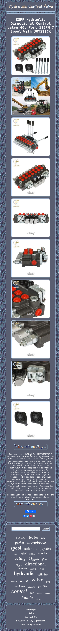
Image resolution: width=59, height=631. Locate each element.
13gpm (33, 569)
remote (14, 581)
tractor (43, 553)
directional (35, 564)
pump (39, 593)
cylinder (43, 574)
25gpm (47, 593)
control (19, 591)
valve (37, 580)
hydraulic (24, 573)
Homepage (31, 609)
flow (44, 559)
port (32, 592)
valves (38, 599)
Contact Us (31, 617)
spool (16, 548)
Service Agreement (30, 624)
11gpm (34, 558)
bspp (16, 554)
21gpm (19, 565)
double (26, 597)
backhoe (20, 586)
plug (48, 581)
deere (41, 569)
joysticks (22, 568)
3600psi (32, 554)
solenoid (31, 548)
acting (20, 558)
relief (23, 553)
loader (33, 537)
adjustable (31, 587)
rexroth (24, 581)
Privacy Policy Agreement (30, 621)
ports (42, 585)
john (43, 537)
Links (31, 613)
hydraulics (21, 538)
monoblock (36, 542)
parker (19, 542)
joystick (46, 549)
